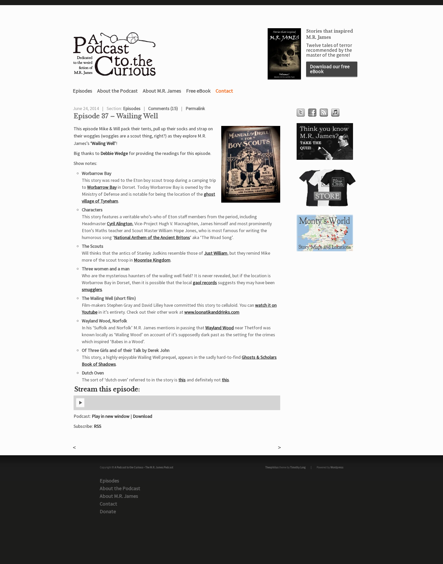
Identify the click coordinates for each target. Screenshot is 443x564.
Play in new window (110, 416)
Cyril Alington (119, 223)
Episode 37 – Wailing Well (116, 116)
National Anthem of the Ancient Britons (152, 237)
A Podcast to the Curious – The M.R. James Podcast (144, 467)
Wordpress (336, 467)
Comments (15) (163, 108)
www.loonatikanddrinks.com (211, 312)
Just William (215, 253)
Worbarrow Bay (102, 187)
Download (142, 416)
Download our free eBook (330, 68)
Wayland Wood (219, 328)
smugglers (92, 289)
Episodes (82, 90)
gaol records (205, 282)
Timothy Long (298, 467)
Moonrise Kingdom (152, 260)
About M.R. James (162, 90)
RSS (97, 426)
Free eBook (198, 90)
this (182, 380)
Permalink (195, 108)
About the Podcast (117, 90)
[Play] (80, 406)
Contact (224, 90)
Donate (108, 511)
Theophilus (271, 467)
